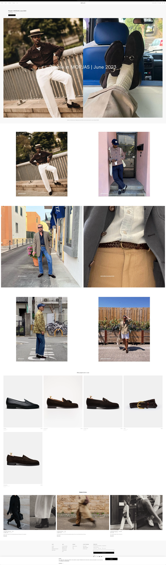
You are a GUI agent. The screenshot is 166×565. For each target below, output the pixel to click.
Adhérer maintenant (85, 547)
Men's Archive (53, 550)
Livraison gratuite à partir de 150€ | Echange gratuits (83, 0)
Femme (53, 547)
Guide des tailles (64, 550)
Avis (73, 547)
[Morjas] (83, 2)
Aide (62, 551)
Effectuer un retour (64, 547)
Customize (60, 563)
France (162, 0)
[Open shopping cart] (164, 2)
